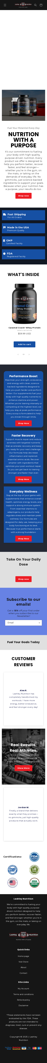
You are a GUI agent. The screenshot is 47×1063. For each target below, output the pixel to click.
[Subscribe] (39, 623)
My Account (23, 989)
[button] (5, 5)
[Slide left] (18, 354)
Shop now (23, 196)
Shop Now (23, 423)
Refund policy (23, 1000)
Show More (23, 768)
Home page (23, 956)
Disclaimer (23, 1005)
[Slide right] (29, 354)
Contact (23, 973)
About (23, 967)
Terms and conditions (23, 994)
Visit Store (23, 962)
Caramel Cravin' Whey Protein (25, 328)
